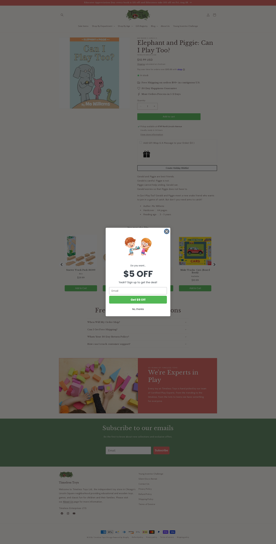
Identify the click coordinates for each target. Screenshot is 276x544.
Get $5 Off (138, 300)
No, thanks (138, 309)
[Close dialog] (166, 231)
